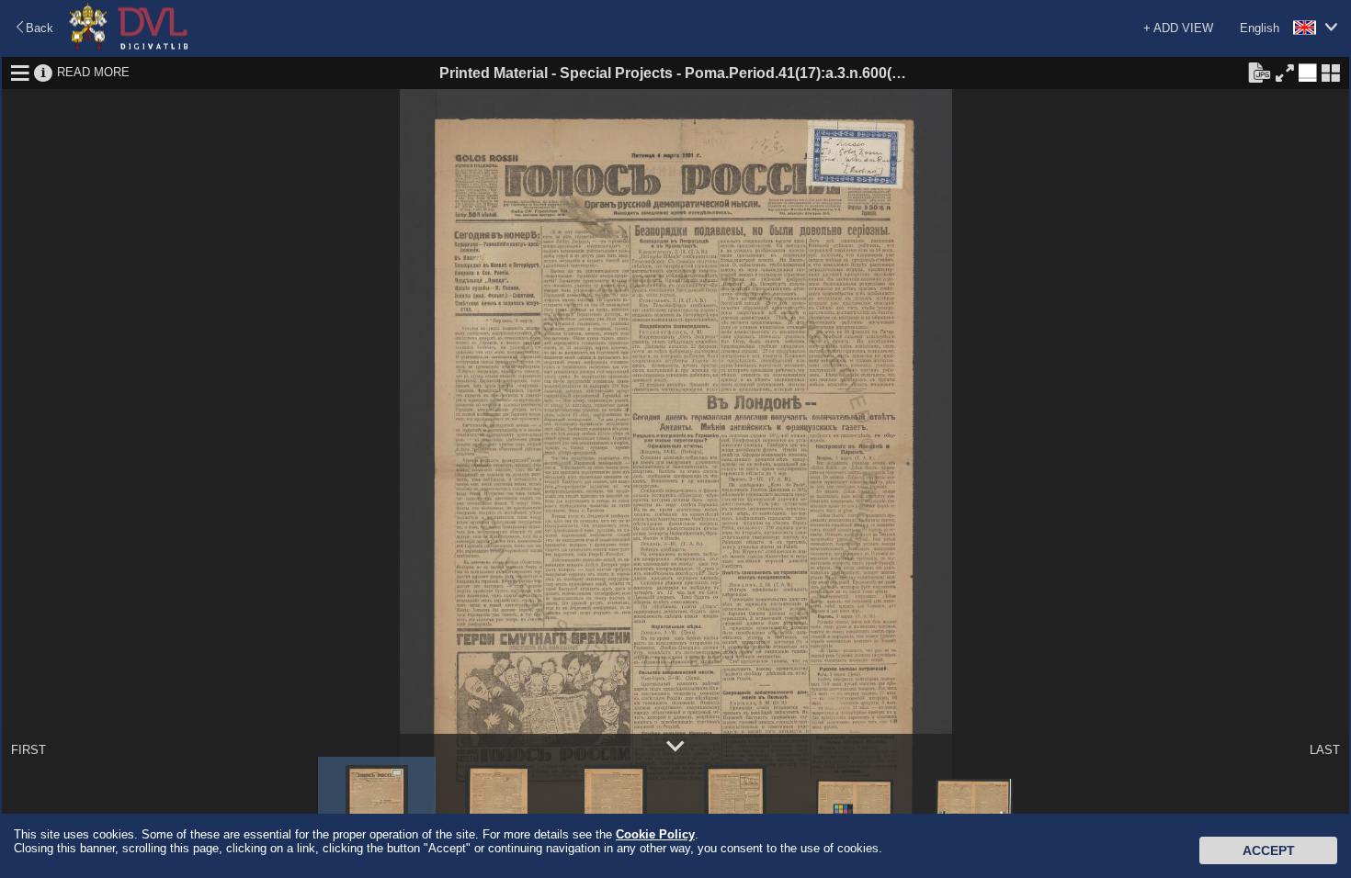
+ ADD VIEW (1178, 28)
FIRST (28, 750)
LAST (1325, 750)
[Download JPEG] (1259, 72)
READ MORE (93, 72)
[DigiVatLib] (128, 46)
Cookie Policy (655, 834)
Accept (1269, 850)
